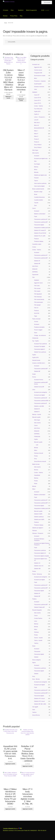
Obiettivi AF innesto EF (40, 230)
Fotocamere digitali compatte (41, 556)
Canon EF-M (37, 97)
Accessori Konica (38, 379)
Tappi (35, 316)
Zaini (35, 205)
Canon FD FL (37, 103)
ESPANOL (35, 272)
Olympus (34, 530)
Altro (35, 161)
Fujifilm (34, 354)
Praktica (34, 599)
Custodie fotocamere (39, 197)
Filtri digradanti (38, 294)
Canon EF (36, 95)
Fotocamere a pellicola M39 (41, 400)
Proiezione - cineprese (40, 81)
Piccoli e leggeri (38, 330)
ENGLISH (34, 269)
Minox (35, 169)
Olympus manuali (38, 453)
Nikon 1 (36, 131)
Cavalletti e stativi (36, 244)
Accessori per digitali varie (41, 158)
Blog (21, 16)
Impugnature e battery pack (41, 227)
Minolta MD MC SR (39, 128)
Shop (12, 10)
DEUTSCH (35, 266)
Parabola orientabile (39, 327)
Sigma (34, 662)
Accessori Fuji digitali (39, 346)
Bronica (36, 469)
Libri (37, 445)
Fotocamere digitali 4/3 (40, 553)
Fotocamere (37, 651)
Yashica (36, 643)
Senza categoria (36, 660)
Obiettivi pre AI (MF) (39, 519)
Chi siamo (5, 10)
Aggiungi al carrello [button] (8, 97)
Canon (34, 208)
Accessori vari (35, 64)
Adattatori (34, 92)
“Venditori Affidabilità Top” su (10, 828)
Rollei (35, 483)
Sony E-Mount (37, 147)
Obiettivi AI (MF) (38, 514)
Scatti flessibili (37, 84)
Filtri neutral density (39, 299)
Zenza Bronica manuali (40, 461)
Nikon (35, 450)
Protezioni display (38, 241)
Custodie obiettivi (38, 200)
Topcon (36, 180)
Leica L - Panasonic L (39, 117)
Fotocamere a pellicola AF (41, 219)
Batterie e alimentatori (39, 214)
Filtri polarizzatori (38, 302)
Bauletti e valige (38, 191)
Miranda (36, 172)
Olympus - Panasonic (37, 533)
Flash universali (36, 319)
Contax (34, 247)
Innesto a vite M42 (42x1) (38, 363)
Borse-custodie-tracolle (38, 189)
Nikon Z (36, 136)
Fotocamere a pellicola (40, 550)
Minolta (36, 447)
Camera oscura (38, 70)
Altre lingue (35, 150)
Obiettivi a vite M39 (39, 406)
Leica (33, 389)
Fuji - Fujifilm (35, 341)
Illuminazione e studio (39, 75)
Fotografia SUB (38, 73)
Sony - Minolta (36, 679)
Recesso (5, 16)
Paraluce (36, 238)
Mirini (35, 78)
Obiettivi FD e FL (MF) (39, 236)
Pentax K (36, 139)
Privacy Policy (13, 16)
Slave (35, 332)
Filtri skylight (37, 305)
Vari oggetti (35, 707)
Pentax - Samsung (37, 574)
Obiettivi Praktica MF (39, 607)
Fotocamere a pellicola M (40, 398)
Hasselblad (37, 475)
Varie (35, 89)
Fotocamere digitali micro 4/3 (40, 559)
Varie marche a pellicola (40, 183)
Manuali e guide (36, 417)
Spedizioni (20, 10)
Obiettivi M (37, 409)
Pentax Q (36, 142)
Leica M (36, 120)
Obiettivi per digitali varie (40, 175)
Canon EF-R (37, 100)
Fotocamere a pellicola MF (41, 222)
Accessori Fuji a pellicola (40, 343)
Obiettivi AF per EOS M (40, 233)
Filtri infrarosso (38, 296)
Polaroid (36, 178)
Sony (35, 458)
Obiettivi (36, 657)
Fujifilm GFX (37, 111)
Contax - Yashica (38, 106)
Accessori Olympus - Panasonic (39, 539)
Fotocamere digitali (39, 225)
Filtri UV (36, 308)
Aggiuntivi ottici (38, 67)
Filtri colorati (37, 288)
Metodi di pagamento (31, 10)
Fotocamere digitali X (39, 349)
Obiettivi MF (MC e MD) (40, 704)
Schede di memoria (39, 86)
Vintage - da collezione (40, 335)
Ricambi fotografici (37, 610)
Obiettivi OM (37, 568)
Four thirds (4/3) (38, 108)
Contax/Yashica (38, 618)
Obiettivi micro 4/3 (38, 566)
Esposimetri (35, 274)
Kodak (34, 374)
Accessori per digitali (39, 395)
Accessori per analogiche (40, 392)
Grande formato (36, 360)
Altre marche (35, 153)
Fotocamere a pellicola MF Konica (41, 383)
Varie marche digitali (39, 186)
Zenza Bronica (36, 715)
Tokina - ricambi (38, 640)
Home (5, 22)
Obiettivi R (36, 411)
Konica (34, 377)
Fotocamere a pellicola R (40, 403)
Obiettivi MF (37, 263)
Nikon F (36, 133)
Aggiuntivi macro (38, 283)
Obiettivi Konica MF (39, 387)
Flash (35, 216)
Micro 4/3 (36, 125)
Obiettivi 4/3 (37, 563)
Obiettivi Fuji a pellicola (40, 352)
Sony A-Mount (37, 144)
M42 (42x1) (37, 122)
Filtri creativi (37, 291)
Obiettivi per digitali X (37, 528)
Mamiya (36, 167)
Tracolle (36, 202)
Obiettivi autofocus (39, 516)
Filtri (33, 277)
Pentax (36, 456)
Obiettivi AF (37, 261)
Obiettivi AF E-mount (39, 701)
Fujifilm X (36, 114)
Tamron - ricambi (38, 637)
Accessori (36, 155)
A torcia (36, 321)
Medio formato (36, 464)
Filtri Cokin (37, 285)
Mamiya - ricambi (36, 414)
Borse (35, 194)
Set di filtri (36, 313)
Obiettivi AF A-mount (39, 698)
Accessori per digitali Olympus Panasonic (42, 544)
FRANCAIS (35, 338)
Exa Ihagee (37, 164)
